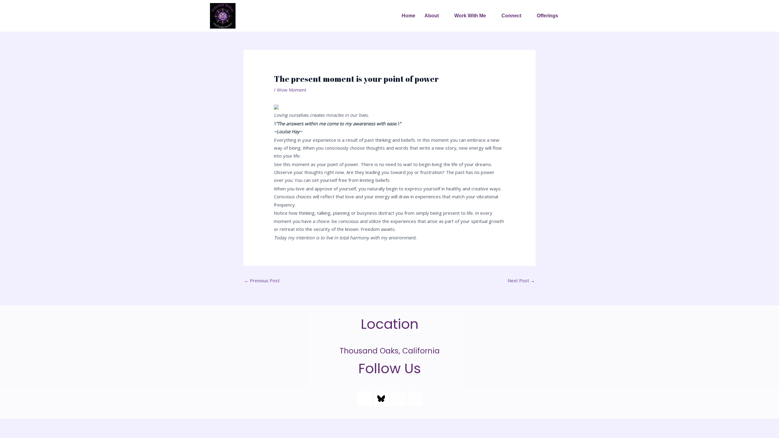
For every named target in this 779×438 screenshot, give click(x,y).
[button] (435, 16)
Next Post (521, 280)
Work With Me (470, 15)
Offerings (547, 15)
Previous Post (262, 280)
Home (408, 15)
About (431, 15)
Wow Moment (291, 90)
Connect (511, 15)
